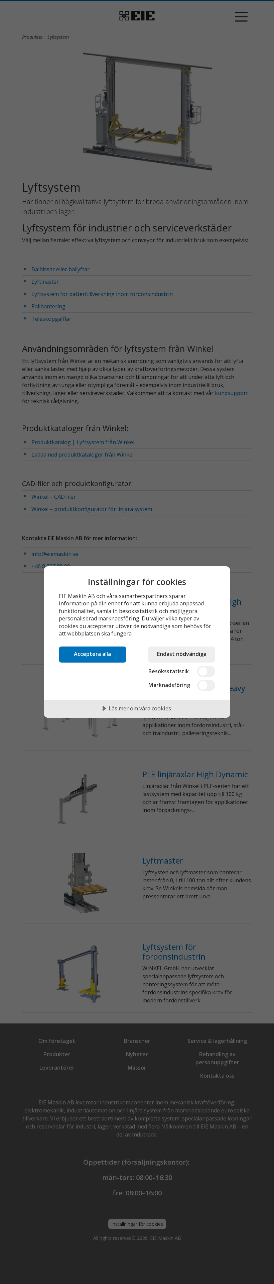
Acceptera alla (92, 654)
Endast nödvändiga (182, 654)
